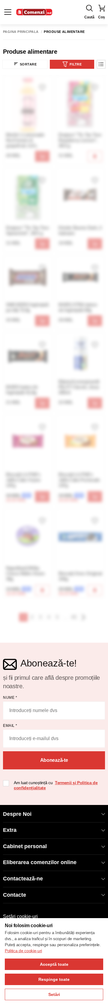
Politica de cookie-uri (23, 950)
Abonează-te (54, 760)
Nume (10, 697)
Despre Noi (17, 814)
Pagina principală (20, 31)
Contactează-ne (23, 879)
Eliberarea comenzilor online (39, 862)
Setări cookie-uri (20, 916)
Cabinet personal (25, 846)
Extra (9, 830)
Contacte (14, 895)
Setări (54, 994)
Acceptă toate (54, 964)
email (10, 726)
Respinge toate (54, 979)
